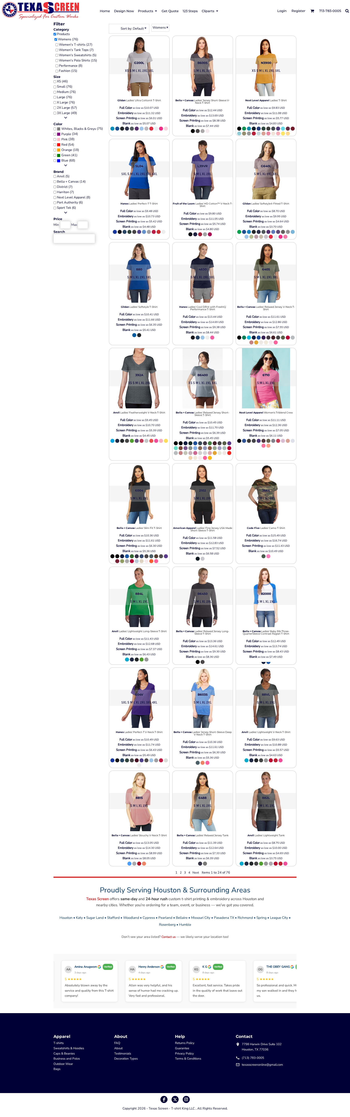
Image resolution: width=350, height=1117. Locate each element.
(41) (69, 155)
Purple (66, 134)
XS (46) (62, 81)
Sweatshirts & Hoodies (68, 1048)
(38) (68, 139)
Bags (56, 1069)
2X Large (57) (67, 107)
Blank (126, 123)
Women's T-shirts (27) (75, 44)
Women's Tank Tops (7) (76, 50)
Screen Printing (126, 118)
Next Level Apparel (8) (73, 197)
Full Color (126, 108)
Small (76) (64, 86)
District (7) (65, 187)
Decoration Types (126, 1059)
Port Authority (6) (70, 202)
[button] (148, 10)
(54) (67, 144)
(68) (68, 160)
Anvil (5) (63, 176)
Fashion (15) (68, 71)
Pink (64, 139)
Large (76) (64, 97)
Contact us (168, 937)
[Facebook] (164, 1099)
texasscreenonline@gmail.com (262, 1065)
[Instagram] (186, 1099)
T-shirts (58, 1043)
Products (63, 34)
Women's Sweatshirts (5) (77, 55)
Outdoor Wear (63, 1064)
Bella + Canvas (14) (71, 181)
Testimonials (122, 1053)
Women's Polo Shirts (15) (78, 60)
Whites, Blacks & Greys (78, 129)
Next (195, 873)
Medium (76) (66, 92)
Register (298, 11)
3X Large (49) (67, 113)
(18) (70, 150)
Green (65, 155)
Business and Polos (66, 1059)
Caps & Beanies (64, 1053)
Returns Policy (184, 1043)
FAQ (117, 1043)
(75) (82, 128)
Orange (66, 150)
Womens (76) (68, 39)
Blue (64, 160)
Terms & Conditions (188, 1059)
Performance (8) (70, 65)
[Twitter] (175, 1099)
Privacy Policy (184, 1053)
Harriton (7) (65, 192)
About (118, 1048)
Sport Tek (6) (66, 208)
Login (282, 11)
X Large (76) (66, 102)
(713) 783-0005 (253, 1058)
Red (64, 144)
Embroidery (125, 113)
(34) (69, 134)
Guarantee (182, 1048)
